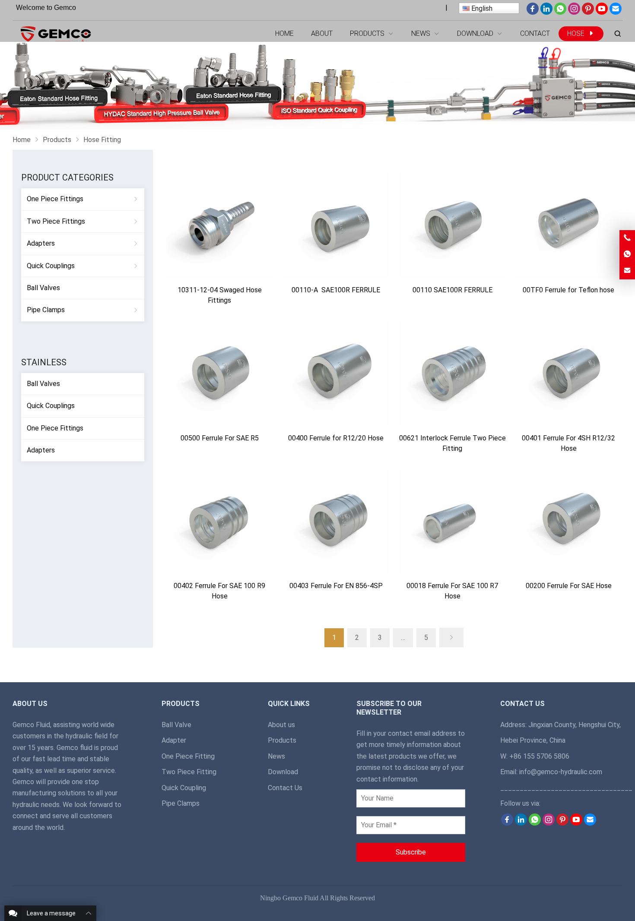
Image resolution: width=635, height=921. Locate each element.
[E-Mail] (615, 12)
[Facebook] (533, 12)
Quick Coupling (184, 788)
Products (282, 740)
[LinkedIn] (546, 12)
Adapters (41, 243)
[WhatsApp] (560, 12)
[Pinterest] (588, 12)
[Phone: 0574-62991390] (627, 238)
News (276, 756)
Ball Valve (176, 725)
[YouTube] (602, 12)
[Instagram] (574, 12)
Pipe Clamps (46, 310)
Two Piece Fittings (56, 221)
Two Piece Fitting (189, 772)
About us (281, 725)
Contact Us (285, 788)
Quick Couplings (51, 266)
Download (283, 772)
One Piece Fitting (188, 756)
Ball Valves (43, 288)
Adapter (174, 740)
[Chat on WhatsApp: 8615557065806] (627, 255)
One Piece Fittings (55, 199)
